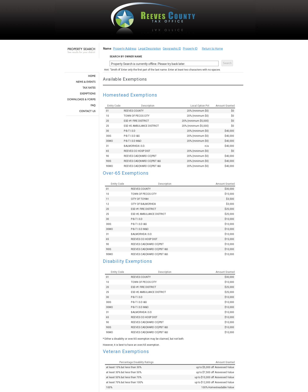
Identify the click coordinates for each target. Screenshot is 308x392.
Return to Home (212, 48)
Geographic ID (172, 48)
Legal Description (149, 48)
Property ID (190, 48)
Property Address (124, 48)
